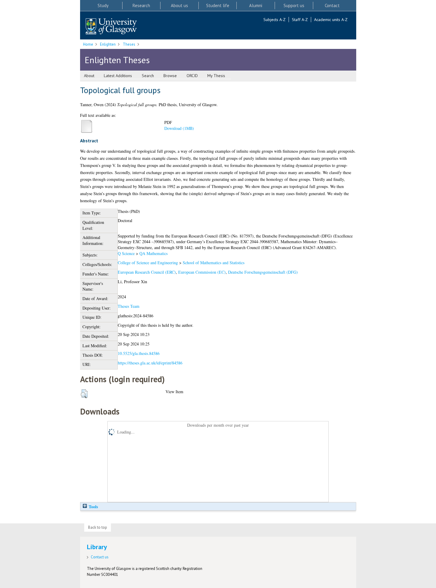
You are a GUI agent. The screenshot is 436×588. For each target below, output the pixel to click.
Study (103, 5)
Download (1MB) (179, 128)
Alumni (255, 5)
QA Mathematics (153, 253)
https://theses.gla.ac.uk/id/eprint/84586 (150, 363)
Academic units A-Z (331, 19)
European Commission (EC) (202, 272)
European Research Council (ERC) (147, 272)
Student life (217, 5)
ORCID (192, 75)
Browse (170, 75)
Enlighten (108, 44)
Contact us (100, 557)
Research (141, 5)
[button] (84, 394)
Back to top (97, 527)
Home (88, 44)
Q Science (126, 253)
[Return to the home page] (111, 26)
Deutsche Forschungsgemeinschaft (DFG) (263, 272)
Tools (92, 506)
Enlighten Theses (117, 60)
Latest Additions (118, 75)
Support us (294, 5)
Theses (129, 44)
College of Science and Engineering (148, 262)
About (89, 75)
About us (179, 5)
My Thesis (216, 75)
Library (97, 547)
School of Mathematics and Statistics (213, 262)
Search (148, 75)
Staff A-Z (300, 19)
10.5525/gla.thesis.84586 (139, 353)
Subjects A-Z (274, 19)
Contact (332, 5)
